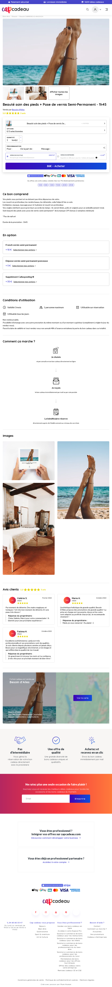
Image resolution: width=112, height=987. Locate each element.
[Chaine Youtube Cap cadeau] (56, 912)
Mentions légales (87, 980)
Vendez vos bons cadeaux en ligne (69, 927)
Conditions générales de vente (31, 980)
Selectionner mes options (24, 250)
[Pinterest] (66, 912)
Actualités (97, 932)
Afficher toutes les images (59, 93)
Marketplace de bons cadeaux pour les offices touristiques (69, 961)
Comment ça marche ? (97, 929)
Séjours (42, 926)
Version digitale (32, 155)
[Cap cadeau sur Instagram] (45, 912)
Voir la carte (83, 698)
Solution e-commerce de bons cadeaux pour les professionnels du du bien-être (69, 946)
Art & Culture (42, 937)
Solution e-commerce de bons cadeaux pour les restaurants (69, 935)
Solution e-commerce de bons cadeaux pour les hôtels (69, 939)
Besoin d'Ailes (18, 109)
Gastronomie (42, 932)
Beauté (14, 16)
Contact (97, 926)
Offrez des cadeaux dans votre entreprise (69, 967)
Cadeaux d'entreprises (97, 937)
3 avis (23, 113)
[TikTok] (76, 912)
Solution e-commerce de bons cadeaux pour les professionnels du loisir (69, 954)
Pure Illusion (66, 984)
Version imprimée (83, 155)
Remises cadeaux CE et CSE (70, 970)
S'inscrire (80, 798)
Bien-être (6, 16)
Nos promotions (97, 934)
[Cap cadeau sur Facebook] (35, 912)
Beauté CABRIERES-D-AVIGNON (31, 16)
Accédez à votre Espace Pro (70, 931)
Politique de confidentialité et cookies (62, 980)
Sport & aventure (42, 934)
